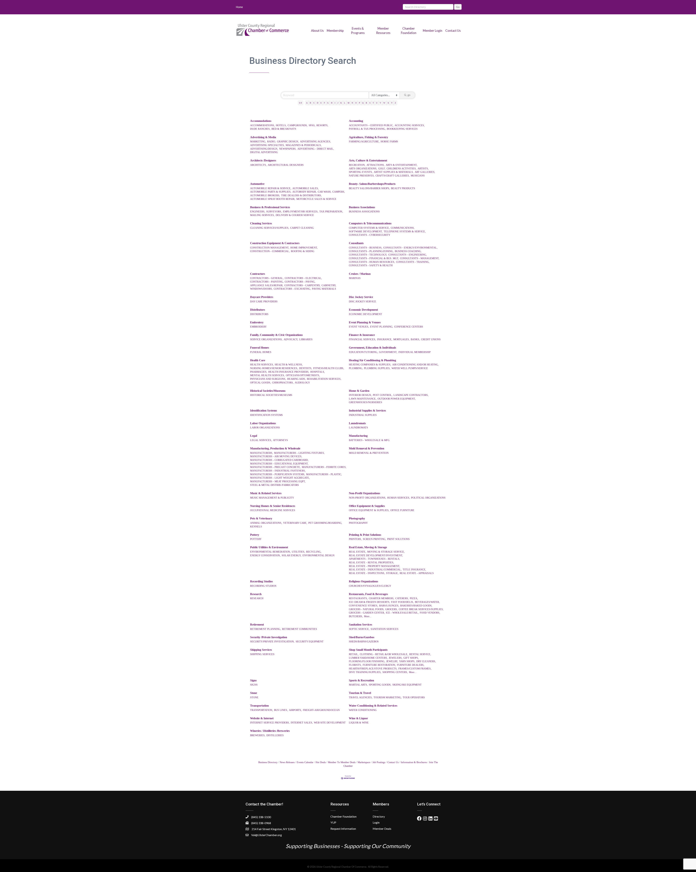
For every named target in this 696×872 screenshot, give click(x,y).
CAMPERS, (338, 191)
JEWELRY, (392, 661)
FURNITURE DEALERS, (410, 665)
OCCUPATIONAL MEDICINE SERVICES (272, 510)
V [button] (380, 103)
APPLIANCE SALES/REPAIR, (266, 285)
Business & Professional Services (270, 207)
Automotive (257, 183)
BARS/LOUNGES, (389, 605)
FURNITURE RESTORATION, (379, 665)
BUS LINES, (281, 710)
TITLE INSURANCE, (414, 569)
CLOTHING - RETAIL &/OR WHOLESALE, (384, 654)
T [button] (373, 103)
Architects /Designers (263, 160)
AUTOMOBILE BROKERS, (265, 195)
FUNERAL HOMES (260, 352)
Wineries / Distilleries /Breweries (270, 730)
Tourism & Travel (360, 692)
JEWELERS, (395, 658)
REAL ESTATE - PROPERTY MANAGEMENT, (374, 566)
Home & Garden (359, 390)
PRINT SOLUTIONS (398, 539)
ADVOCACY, (291, 339)
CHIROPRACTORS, (283, 382)
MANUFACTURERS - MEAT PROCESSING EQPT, (278, 481)
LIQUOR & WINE (359, 722)
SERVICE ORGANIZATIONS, (266, 339)
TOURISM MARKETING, (388, 697)
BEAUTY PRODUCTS (403, 188)
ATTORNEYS (280, 440)
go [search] (408, 94)
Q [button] (363, 103)
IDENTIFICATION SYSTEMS (266, 415)
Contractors (257, 273)
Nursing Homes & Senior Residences (272, 505)
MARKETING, (258, 141)
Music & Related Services (265, 493)
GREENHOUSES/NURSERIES (365, 402)
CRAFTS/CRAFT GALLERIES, (393, 175)
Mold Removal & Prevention (366, 448)
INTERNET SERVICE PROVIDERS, (270, 722)
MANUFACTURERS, (261, 453)
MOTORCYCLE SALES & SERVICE (316, 199)
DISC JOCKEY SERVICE (362, 301)
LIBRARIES (305, 339)
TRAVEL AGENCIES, (360, 697)
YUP (333, 822)
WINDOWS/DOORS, (261, 288)
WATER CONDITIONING (363, 710)
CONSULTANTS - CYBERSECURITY (369, 235)
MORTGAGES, (401, 339)
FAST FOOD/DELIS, (402, 602)
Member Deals (382, 828)
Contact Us (453, 30)
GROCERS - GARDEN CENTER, (367, 612)
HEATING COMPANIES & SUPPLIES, (370, 364)
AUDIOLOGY (302, 382)
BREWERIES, (257, 735)
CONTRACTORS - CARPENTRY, (302, 285)
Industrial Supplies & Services (367, 410)
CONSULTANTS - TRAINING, (413, 262)
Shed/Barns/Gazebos (361, 637)
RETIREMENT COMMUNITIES (299, 629)
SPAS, (312, 125)
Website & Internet (262, 718)
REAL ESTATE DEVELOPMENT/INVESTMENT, (376, 555)
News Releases (287, 762)
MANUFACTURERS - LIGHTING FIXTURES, (299, 453)
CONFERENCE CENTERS (408, 326)
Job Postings (378, 762)
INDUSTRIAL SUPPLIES (363, 415)
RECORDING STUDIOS (263, 586)
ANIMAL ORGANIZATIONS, (266, 523)
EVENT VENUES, (359, 326)
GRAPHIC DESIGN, (288, 141)
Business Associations (362, 207)
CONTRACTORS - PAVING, (300, 281)
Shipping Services (261, 649)
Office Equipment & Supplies (367, 505)
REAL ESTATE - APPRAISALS (417, 573)
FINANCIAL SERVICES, (362, 339)
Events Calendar (305, 762)
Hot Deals (321, 762)
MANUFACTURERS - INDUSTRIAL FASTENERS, (278, 470)
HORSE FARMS (389, 141)
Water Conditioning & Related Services (373, 705)
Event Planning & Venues (365, 322)
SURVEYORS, (274, 211)
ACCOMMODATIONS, (262, 125)
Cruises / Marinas (360, 273)
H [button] (331, 103)
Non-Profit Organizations (364, 493)
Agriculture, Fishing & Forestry (368, 137)
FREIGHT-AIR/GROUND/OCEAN (321, 710)
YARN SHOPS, (407, 661)
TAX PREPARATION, (331, 211)
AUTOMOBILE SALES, (305, 188)
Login (376, 822)
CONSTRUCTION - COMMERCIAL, (270, 251)
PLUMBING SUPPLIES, (377, 368)
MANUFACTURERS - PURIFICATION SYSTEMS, (277, 474)
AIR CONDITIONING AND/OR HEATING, (415, 364)
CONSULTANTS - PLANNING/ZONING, (371, 251)
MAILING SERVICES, (262, 215)
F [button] (324, 103)
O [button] (356, 103)
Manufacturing (358, 435)
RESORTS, (322, 125)
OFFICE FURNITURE (402, 510)
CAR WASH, (324, 191)
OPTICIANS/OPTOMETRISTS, (303, 375)
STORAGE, (392, 573)
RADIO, (271, 141)
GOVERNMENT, (388, 352)
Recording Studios (261, 581)
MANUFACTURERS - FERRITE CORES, (324, 467)
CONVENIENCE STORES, (363, 605)
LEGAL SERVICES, (261, 440)
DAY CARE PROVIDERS (263, 301)
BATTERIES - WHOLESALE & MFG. (369, 440)
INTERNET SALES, (302, 722)
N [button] (352, 103)
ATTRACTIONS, (375, 165)
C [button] (314, 103)
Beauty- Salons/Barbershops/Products (372, 183)
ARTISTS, (423, 168)
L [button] (344, 103)
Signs (253, 680)
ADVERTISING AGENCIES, (315, 141)
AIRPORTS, (295, 710)
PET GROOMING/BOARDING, (325, 523)
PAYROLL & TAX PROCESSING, (367, 128)
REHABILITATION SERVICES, (324, 379)
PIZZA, (414, 598)
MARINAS (355, 278)
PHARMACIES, (258, 372)
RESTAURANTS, (358, 598)
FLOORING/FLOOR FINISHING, (367, 661)
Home (239, 7)
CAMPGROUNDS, (298, 125)
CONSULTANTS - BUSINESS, (365, 247)
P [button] (359, 103)
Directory (379, 816)
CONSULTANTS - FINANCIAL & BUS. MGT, (374, 258)
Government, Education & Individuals (372, 347)
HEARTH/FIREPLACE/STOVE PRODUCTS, (373, 668)
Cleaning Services (261, 223)
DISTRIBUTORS (259, 314)
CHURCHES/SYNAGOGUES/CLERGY (370, 586)
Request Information (343, 828)
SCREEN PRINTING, (374, 539)
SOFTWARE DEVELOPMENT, (366, 231)
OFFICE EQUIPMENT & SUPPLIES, (369, 510)
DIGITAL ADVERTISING (264, 152)
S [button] (369, 103)
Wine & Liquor (358, 718)
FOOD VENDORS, (430, 612)
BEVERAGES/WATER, (427, 602)
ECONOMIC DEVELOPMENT (365, 314)
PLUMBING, (356, 368)
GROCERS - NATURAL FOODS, (366, 609)
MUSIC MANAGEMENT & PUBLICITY (272, 497)
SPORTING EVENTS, (361, 172)
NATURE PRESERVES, (361, 175)
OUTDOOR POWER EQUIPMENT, (397, 398)
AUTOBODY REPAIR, (304, 191)
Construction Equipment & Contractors (274, 243)
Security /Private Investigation (268, 637)
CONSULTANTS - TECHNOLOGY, (368, 254)
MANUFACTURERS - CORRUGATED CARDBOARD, (279, 460)
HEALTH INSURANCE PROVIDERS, (288, 372)
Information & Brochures (414, 762)
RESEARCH (256, 598)
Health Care (257, 360)
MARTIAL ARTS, (358, 684)
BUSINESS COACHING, (408, 251)
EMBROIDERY (258, 326)
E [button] (321, 103)
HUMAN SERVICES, (398, 497)
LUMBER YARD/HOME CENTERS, (368, 658)
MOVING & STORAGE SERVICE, (386, 551)
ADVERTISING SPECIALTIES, (267, 145)
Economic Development (363, 309)
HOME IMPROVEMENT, (304, 247)
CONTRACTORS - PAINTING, (267, 281)
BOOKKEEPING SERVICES (402, 128)
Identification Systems (263, 410)
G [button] (328, 103)
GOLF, (382, 168)
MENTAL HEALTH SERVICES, (267, 375)
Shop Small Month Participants (368, 649)
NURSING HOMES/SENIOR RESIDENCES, (274, 368)
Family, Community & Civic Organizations (276, 334)
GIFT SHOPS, (411, 658)
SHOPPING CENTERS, (395, 672)
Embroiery (257, 322)
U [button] (377, 103)
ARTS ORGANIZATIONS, (363, 168)
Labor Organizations (263, 423)
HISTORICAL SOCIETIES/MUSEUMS (271, 395)
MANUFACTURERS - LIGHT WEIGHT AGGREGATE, (280, 477)
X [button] (388, 103)
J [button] (337, 103)
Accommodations (260, 120)
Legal (253, 435)
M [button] (348, 103)
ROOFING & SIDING (302, 251)
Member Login (432, 30)
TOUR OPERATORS (414, 697)
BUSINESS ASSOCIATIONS (364, 211)
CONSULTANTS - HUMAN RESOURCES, (372, 262)
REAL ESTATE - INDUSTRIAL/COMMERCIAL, (375, 569)
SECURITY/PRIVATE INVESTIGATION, (272, 641)
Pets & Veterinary (261, 518)
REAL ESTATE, (357, 551)
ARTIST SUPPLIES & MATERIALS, (394, 172)
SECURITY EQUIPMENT (310, 641)
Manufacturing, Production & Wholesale (275, 448)
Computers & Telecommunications (370, 223)
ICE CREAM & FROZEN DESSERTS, (369, 602)
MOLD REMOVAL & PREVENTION (369, 453)
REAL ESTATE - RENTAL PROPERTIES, (371, 562)
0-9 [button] (300, 103)
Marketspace (364, 762)
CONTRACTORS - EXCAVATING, (292, 288)
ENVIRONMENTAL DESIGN (318, 555)
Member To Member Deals (341, 762)
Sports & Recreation (361, 680)
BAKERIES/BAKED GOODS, (416, 605)
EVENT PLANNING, (381, 326)
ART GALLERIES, (425, 172)
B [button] (310, 103)
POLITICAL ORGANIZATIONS (428, 497)
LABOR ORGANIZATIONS (265, 427)
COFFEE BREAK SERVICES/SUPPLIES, (421, 609)
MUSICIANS (418, 175)
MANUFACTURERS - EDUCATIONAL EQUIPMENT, (279, 463)
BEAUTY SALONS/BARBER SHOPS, (369, 188)
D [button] (317, 103)
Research (256, 594)
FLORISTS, (355, 665)
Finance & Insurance (362, 334)
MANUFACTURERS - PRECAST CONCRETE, (275, 467)
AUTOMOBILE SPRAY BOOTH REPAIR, (272, 199)
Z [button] (395, 103)
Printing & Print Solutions (365, 534)
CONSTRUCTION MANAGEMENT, (269, 247)
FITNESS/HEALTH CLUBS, (328, 368)
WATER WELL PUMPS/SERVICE (410, 368)
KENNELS (256, 526)
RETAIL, (354, 654)
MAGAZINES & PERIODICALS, (304, 145)
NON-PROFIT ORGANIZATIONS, (367, 497)
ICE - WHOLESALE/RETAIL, (402, 612)
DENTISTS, (305, 368)
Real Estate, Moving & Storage (368, 547)
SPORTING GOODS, (380, 684)
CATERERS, (402, 598)
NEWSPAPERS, (287, 148)
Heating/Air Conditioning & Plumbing (372, 360)
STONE (254, 697)
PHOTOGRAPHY (358, 523)
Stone (253, 692)
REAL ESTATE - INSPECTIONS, (367, 573)
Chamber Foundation (343, 816)
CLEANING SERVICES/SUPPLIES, (269, 228)
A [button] (307, 103)
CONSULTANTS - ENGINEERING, (407, 254)
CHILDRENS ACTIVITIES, (402, 168)
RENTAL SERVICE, (420, 654)
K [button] (341, 103)
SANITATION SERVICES (384, 629)
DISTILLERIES (275, 735)
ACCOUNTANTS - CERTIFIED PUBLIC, (371, 125)
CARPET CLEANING (302, 228)
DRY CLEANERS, (426, 661)
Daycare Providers (261, 297)
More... (368, 616)
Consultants (356, 243)
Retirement (257, 624)
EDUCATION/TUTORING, (363, 352)
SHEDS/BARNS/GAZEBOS (364, 641)
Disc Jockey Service (361, 297)
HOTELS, (281, 125)
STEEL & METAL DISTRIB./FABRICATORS (274, 485)
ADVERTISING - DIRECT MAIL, (315, 148)
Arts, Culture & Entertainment (368, 160)
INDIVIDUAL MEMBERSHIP (414, 352)
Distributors (257, 309)
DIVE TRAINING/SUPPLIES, (365, 672)
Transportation (259, 705)
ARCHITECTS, (258, 165)
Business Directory (267, 762)
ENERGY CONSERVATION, (265, 555)
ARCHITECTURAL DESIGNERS (286, 165)
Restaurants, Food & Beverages (368, 594)
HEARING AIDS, (296, 379)
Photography (357, 518)
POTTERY (256, 539)
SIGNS (254, 684)
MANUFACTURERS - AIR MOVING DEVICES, (276, 456)
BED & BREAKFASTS (284, 128)
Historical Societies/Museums (267, 390)
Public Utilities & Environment (269, 547)
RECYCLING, (313, 551)
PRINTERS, (355, 539)
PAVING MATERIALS (324, 288)
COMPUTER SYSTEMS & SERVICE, (369, 228)
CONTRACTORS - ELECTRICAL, (303, 278)
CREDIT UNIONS (431, 339)
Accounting (356, 120)
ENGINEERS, (257, 211)
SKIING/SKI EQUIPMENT (407, 684)
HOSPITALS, (317, 372)
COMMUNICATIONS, (403, 228)
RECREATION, (357, 165)
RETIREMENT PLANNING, (265, 629)
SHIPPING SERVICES (262, 654)
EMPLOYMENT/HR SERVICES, (300, 211)
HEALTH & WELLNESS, (289, 364)
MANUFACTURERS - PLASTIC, (324, 474)
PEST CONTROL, (382, 395)
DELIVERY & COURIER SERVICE (295, 215)
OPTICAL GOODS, (260, 382)
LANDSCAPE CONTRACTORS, (410, 395)
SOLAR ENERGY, (291, 555)
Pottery (254, 534)
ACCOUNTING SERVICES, (410, 125)
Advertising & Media (263, 137)
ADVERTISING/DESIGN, (264, 148)
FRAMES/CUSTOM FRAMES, (414, 668)
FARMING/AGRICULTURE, (364, 141)
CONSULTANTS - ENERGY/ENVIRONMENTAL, (410, 247)
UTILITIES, (298, 551)
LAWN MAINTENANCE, (362, 398)
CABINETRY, (329, 285)
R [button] (366, 103)
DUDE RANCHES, (260, 128)
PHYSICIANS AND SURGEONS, (268, 379)
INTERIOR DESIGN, (360, 395)
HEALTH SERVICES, (262, 364)
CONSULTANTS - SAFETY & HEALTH (371, 265)
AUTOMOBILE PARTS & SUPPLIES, (270, 191)
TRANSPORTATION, (261, 710)
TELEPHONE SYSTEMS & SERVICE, (405, 231)
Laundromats (357, 423)
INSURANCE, (384, 339)
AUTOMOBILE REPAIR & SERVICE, (270, 188)
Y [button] (392, 103)
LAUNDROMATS (358, 427)
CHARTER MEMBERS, (381, 598)
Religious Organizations (363, 581)
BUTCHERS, (356, 616)
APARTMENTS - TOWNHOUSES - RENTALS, (374, 559)
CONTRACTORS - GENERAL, (267, 278)
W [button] (384, 103)
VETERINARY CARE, (295, 523)
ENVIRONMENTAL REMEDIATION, (270, 551)
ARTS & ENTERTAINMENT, (401, 165)
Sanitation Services (360, 624)
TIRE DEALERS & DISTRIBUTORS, (301, 195)
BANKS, (415, 339)
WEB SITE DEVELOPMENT (330, 722)
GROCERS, (391, 609)
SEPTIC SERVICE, (359, 629)
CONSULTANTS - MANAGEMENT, (419, 258)
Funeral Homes (259, 347)
